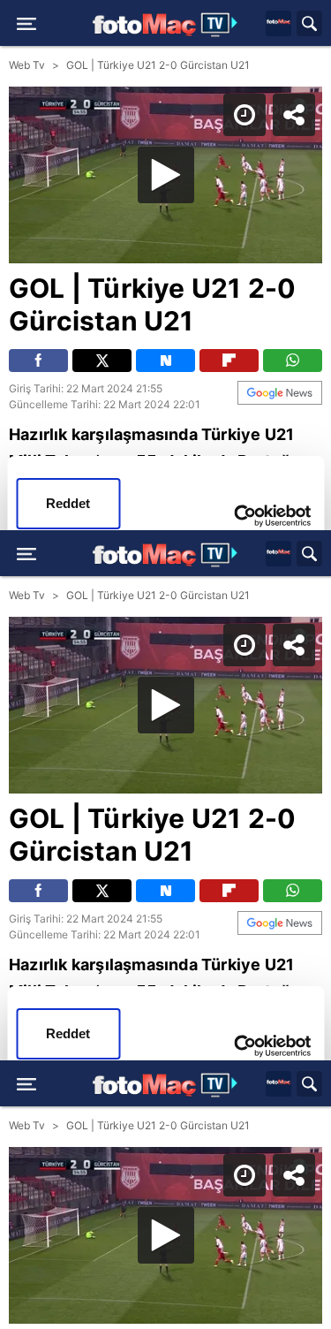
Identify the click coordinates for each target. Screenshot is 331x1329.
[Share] (303, 28)
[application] (165, 664)
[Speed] (253, 28)
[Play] (166, 664)
